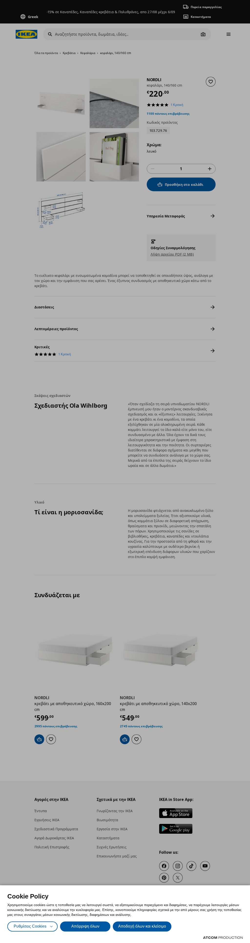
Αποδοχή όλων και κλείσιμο (142, 926)
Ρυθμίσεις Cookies (30, 926)
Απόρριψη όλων (85, 926)
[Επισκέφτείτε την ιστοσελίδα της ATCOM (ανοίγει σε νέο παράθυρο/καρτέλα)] (223, 937)
